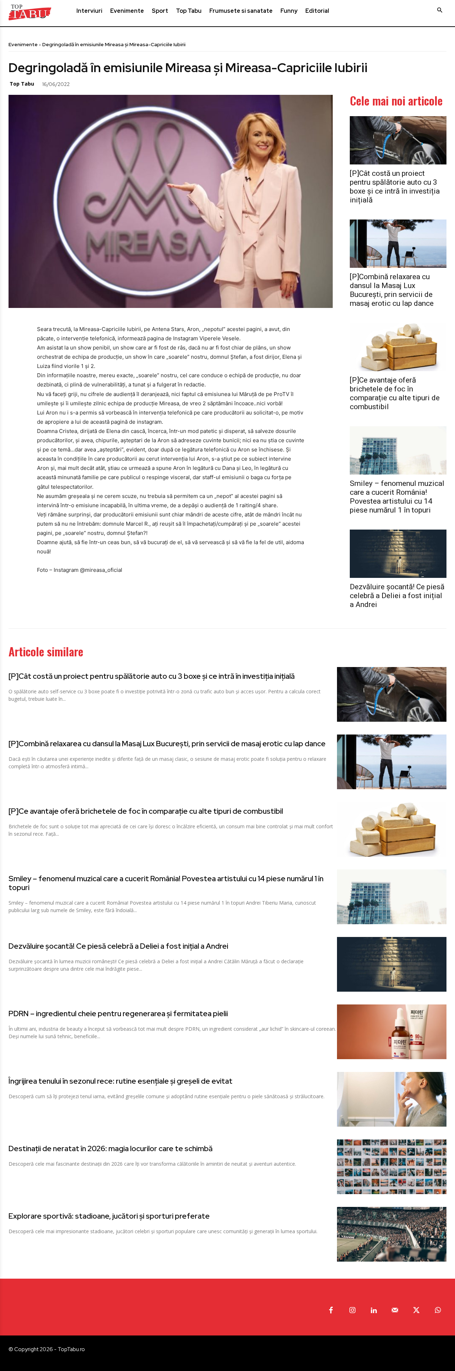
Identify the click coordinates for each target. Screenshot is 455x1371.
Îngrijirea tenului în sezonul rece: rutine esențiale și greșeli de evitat (120, 1081)
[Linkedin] (373, 1310)
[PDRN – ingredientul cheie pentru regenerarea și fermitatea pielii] (391, 1031)
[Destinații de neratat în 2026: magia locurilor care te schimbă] (391, 1166)
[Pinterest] (118, 83)
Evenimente (23, 44)
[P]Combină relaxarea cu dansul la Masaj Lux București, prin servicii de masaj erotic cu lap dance (392, 290)
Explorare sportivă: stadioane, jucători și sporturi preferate (109, 1216)
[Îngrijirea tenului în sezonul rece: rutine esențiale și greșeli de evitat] (391, 1099)
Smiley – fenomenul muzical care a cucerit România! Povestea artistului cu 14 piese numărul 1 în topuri (397, 496)
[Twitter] (102, 83)
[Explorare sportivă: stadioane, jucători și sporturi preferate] (391, 1234)
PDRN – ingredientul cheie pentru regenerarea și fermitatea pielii (118, 1013)
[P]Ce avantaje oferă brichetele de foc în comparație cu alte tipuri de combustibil (395, 393)
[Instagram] (352, 1310)
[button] (439, 10)
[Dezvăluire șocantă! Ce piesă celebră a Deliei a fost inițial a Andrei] (398, 554)
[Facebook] (85, 83)
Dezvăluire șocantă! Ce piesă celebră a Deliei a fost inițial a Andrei (397, 595)
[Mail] (395, 1310)
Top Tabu (22, 83)
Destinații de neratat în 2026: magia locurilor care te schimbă (111, 1148)
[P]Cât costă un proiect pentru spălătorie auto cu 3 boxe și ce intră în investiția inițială (395, 186)
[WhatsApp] (134, 83)
